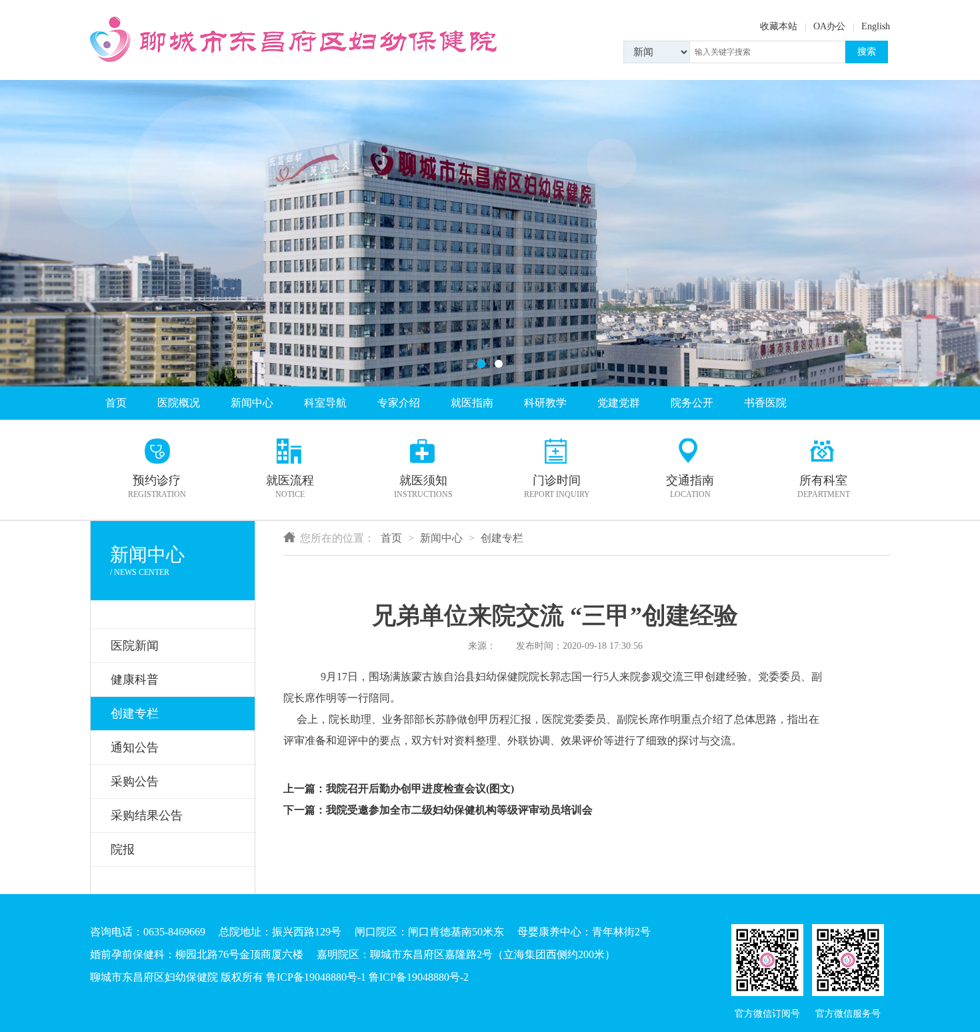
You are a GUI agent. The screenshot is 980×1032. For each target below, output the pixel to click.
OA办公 (829, 26)
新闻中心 (252, 402)
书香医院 (765, 402)
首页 (116, 402)
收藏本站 (778, 26)
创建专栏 (502, 538)
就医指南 (472, 402)
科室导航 (325, 402)
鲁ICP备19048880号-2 (419, 977)
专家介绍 (398, 402)
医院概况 (178, 402)
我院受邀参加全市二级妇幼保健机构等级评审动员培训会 (459, 809)
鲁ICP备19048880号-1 (316, 977)
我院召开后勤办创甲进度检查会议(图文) (420, 788)
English (875, 26)
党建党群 (618, 402)
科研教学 (545, 402)
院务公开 (692, 402)
